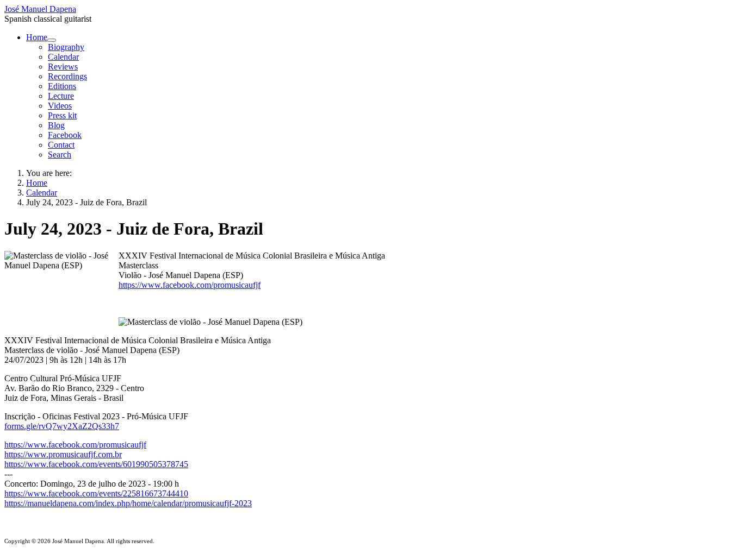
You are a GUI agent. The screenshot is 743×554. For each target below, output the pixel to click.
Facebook (65, 135)
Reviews (63, 66)
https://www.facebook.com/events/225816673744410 (96, 493)
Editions (62, 86)
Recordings (67, 76)
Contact (61, 144)
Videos (60, 105)
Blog (56, 125)
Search (59, 154)
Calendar (63, 56)
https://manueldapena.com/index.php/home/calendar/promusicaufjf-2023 (128, 503)
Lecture (61, 95)
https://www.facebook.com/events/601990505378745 (96, 464)
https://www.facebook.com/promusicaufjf (190, 284)
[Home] (51, 40)
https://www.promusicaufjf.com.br (63, 454)
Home (36, 37)
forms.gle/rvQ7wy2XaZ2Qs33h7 (61, 426)
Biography (66, 47)
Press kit (62, 115)
